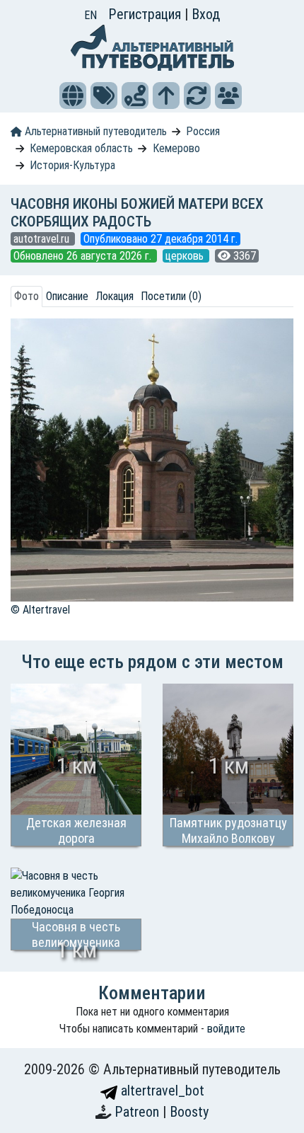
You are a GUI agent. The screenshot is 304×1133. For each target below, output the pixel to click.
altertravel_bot (160, 1090)
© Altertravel (40, 609)
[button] (72, 95)
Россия (203, 131)
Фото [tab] (26, 296)
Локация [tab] (114, 296)
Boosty (189, 1111)
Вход (206, 14)
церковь (185, 256)
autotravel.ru (42, 239)
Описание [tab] (67, 296)
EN (90, 15)
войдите (226, 1028)
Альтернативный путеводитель (94, 131)
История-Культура (72, 165)
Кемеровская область (81, 148)
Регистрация (146, 14)
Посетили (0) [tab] (171, 296)
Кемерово (176, 148)
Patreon (139, 1111)
